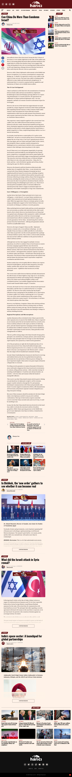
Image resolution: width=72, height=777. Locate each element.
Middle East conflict (28, 417)
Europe (17, 10)
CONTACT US (40, 768)
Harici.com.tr (10, 644)
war (16, 419)
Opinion (58, 10)
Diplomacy (46, 10)
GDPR (35, 768)
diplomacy (31, 416)
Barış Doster (10, 567)
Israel (20, 417)
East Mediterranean (25, 10)
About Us (31, 768)
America (8, 10)
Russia (40, 10)
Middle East (34, 10)
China (17, 416)
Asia (13, 10)
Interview (52, 10)
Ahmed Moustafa (11, 491)
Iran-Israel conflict (13, 417)
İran (37, 416)
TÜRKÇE (63, 10)
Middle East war (39, 417)
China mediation (24, 416)
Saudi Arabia (11, 419)
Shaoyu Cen (10, 24)
